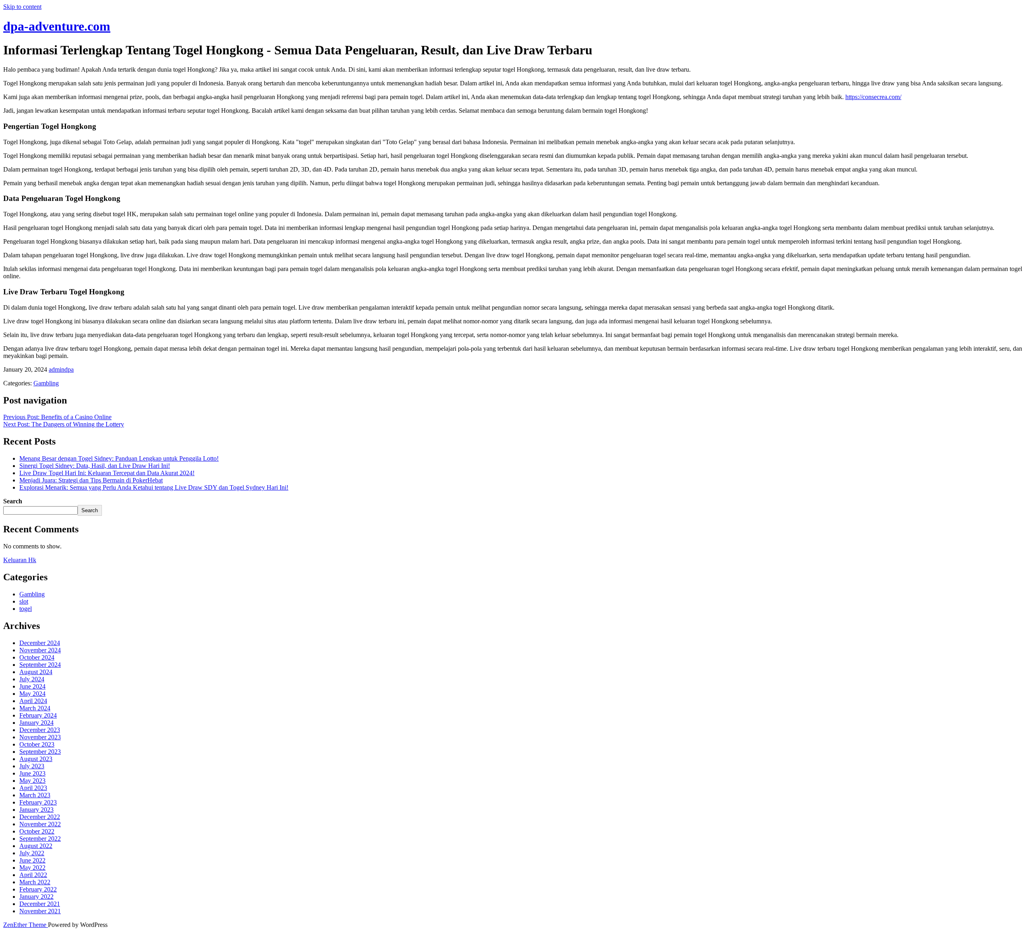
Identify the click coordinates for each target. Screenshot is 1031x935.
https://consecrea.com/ (873, 96)
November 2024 (40, 650)
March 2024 (34, 708)
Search (12, 501)
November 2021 (40, 911)
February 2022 (38, 889)
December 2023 (39, 729)
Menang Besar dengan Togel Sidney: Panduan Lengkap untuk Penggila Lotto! (119, 458)
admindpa (61, 369)
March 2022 (34, 882)
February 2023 (38, 802)
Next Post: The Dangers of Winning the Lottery (63, 424)
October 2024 (36, 657)
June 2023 (32, 773)
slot (23, 601)
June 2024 (32, 686)
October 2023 (36, 744)
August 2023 (35, 758)
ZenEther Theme (25, 924)
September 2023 (40, 751)
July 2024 (31, 679)
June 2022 (32, 860)
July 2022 (31, 853)
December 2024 (39, 642)
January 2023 (36, 809)
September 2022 (40, 838)
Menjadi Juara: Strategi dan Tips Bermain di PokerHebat (91, 480)
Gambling (46, 383)
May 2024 (32, 693)
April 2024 (33, 700)
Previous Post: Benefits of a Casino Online (57, 417)
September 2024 (40, 664)
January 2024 (36, 722)
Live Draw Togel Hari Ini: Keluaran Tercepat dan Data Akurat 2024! (107, 473)
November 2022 (40, 824)
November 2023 (40, 737)
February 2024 (38, 715)
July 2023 (31, 766)
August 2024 (35, 671)
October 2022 (36, 831)
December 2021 (39, 903)
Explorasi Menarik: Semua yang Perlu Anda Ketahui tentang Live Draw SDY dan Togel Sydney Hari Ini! (153, 487)
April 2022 (33, 874)
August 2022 (35, 845)
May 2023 (32, 780)
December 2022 (39, 816)
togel (25, 608)
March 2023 (34, 795)
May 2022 (32, 867)
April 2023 (33, 787)
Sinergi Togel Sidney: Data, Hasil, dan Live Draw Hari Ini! (94, 465)
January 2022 (36, 896)
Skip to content (22, 6)
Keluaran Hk (19, 559)
